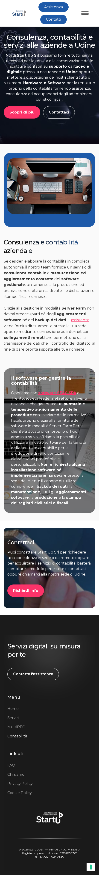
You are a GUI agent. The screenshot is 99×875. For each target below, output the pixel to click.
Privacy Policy (20, 783)
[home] (18, 13)
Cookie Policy (19, 793)
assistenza (80, 320)
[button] (85, 13)
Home (13, 708)
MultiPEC (16, 727)
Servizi (13, 718)
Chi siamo (15, 774)
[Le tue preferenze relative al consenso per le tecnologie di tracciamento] (91, 867)
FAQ (11, 765)
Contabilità (17, 736)
